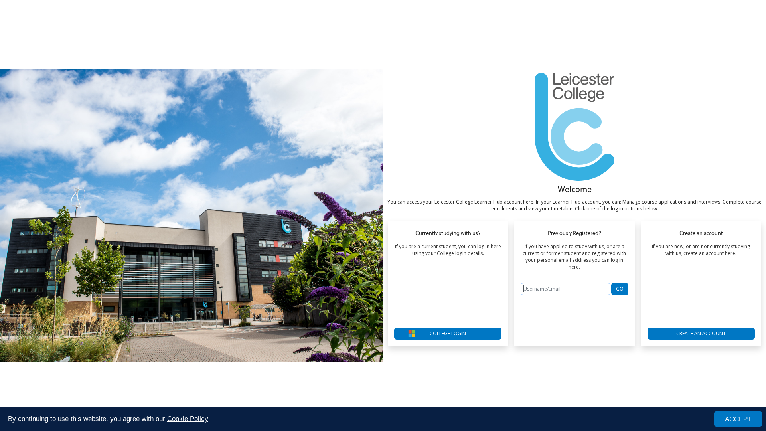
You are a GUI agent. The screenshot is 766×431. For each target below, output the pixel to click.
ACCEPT (738, 419)
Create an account (701, 333)
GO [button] (620, 288)
